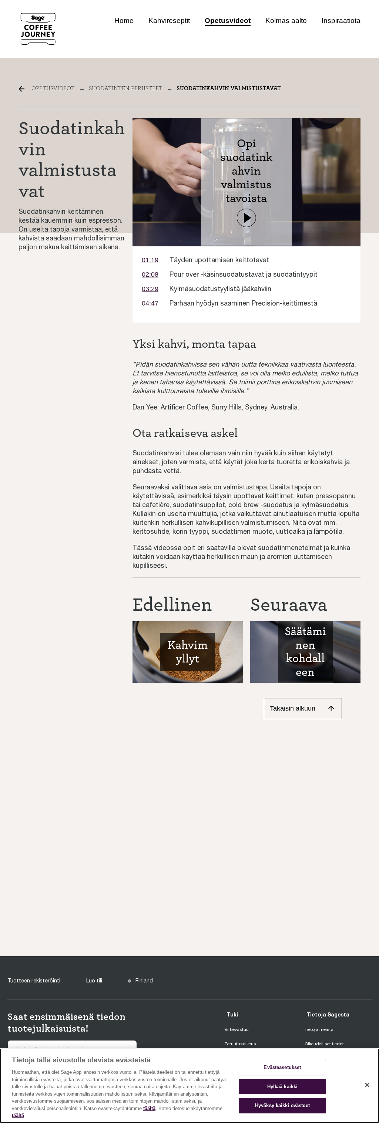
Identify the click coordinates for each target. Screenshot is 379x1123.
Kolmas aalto (286, 20)
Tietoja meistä (319, 1029)
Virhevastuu (237, 1029)
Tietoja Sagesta (327, 1014)
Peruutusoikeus (240, 1043)
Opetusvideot (228, 20)
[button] (246, 218)
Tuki (232, 1014)
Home (124, 20)
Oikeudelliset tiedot (324, 1043)
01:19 (150, 260)
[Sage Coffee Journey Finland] (38, 28)
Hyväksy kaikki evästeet (282, 1106)
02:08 (150, 274)
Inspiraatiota (341, 20)
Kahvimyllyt (188, 652)
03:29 (150, 289)
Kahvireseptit (169, 20)
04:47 (150, 303)
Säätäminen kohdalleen (305, 651)
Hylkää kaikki (282, 1086)
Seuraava (288, 605)
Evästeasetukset (282, 1067)
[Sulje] (367, 1085)
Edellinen (172, 605)
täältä (149, 1108)
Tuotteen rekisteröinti (33, 981)
